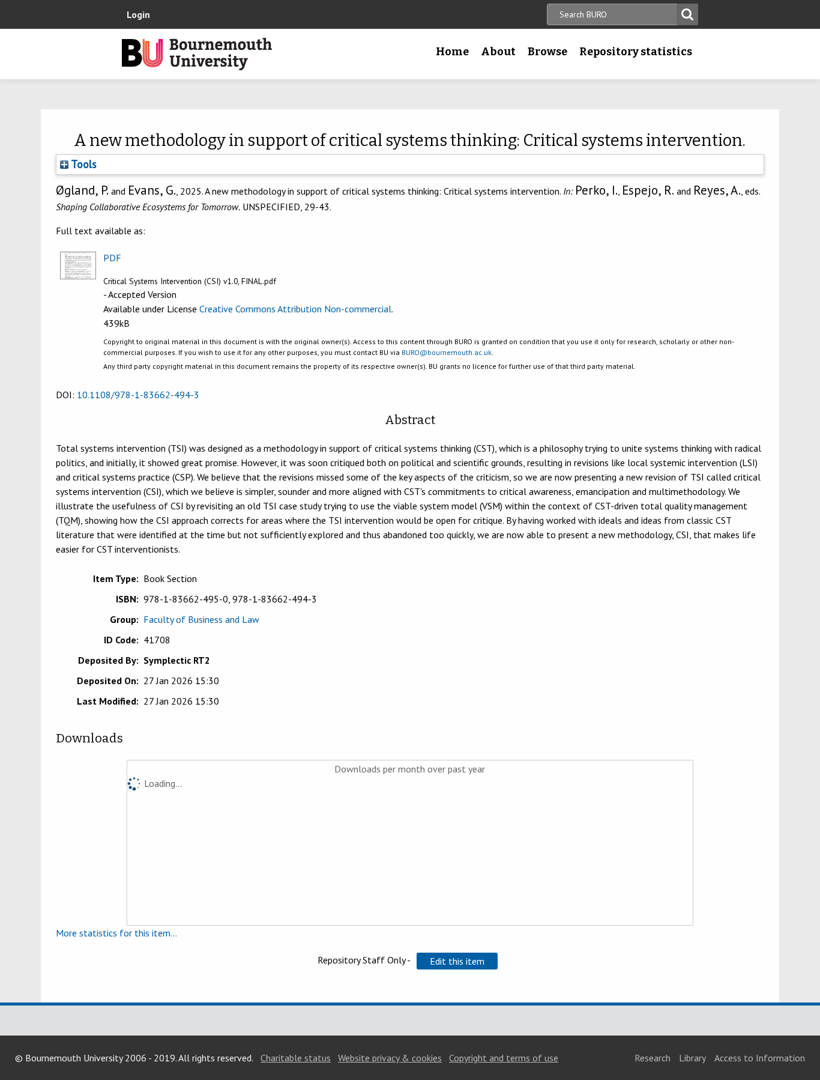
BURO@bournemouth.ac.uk (447, 352)
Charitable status (296, 1058)
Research (653, 1058)
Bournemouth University (197, 54)
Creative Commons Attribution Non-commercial (295, 309)
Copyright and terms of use (503, 1058)
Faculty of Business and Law (201, 619)
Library (692, 1058)
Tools (82, 164)
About (498, 51)
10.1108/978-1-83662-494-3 (138, 395)
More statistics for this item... (116, 933)
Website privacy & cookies (390, 1058)
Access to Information (759, 1058)
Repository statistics (635, 51)
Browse (547, 51)
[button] (457, 961)
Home (452, 51)
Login (138, 14)
